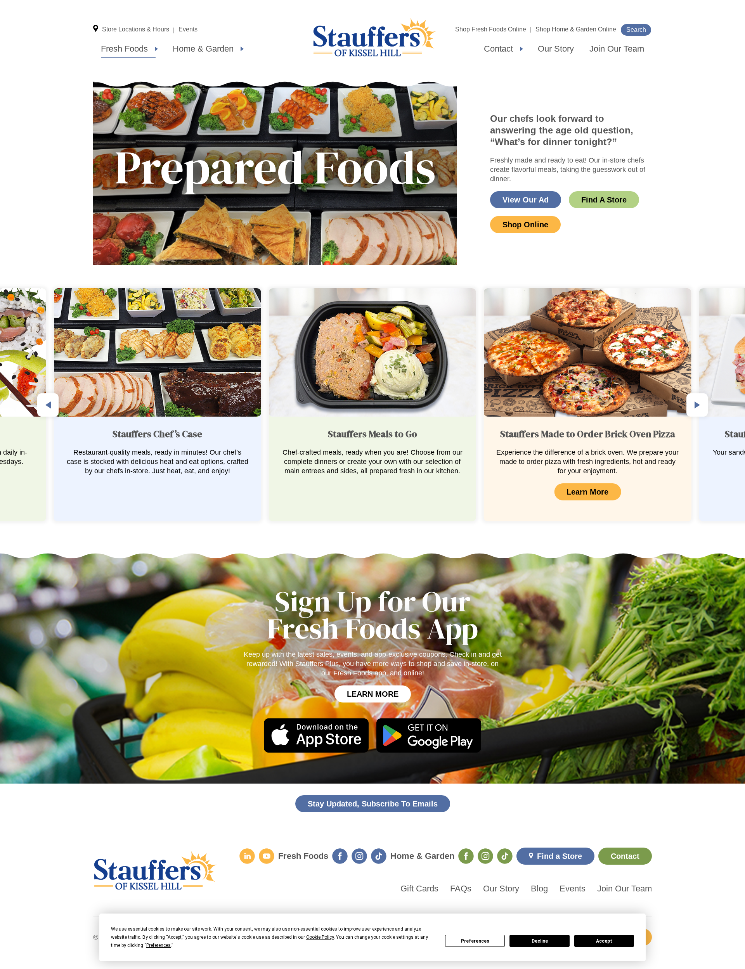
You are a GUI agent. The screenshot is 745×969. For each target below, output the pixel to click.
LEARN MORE (372, 694)
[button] (48, 405)
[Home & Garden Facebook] (466, 856)
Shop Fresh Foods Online (490, 29)
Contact (498, 49)
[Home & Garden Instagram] (485, 856)
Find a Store (559, 856)
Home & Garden (203, 49)
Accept (604, 941)
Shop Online (525, 224)
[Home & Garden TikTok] (505, 856)
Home (374, 37)
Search (636, 29)
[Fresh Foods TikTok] (378, 856)
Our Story (556, 49)
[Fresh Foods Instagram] (359, 856)
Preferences (475, 941)
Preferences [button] (158, 945)
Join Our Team (616, 49)
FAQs (460, 888)
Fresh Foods (124, 49)
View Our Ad (525, 200)
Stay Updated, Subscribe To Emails (373, 803)
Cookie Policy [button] (320, 937)
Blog (539, 888)
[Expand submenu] (156, 48)
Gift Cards (419, 888)
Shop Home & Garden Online (575, 29)
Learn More (372, 492)
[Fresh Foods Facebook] (340, 856)
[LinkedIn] (247, 856)
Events (188, 29)
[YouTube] (266, 856)
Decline (540, 941)
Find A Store (604, 200)
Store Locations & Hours (135, 29)
